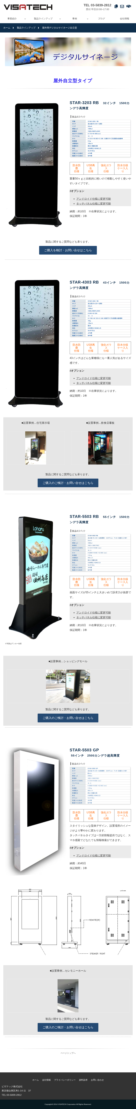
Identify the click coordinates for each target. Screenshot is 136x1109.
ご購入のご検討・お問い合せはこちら (68, 483)
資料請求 (116, 6)
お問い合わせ (122, 6)
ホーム (6, 27)
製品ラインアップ (43, 18)
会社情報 (124, 18)
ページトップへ (68, 1053)
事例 (74, 18)
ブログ (101, 18)
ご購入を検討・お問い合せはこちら (68, 250)
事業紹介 (12, 18)
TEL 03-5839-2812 (97, 5)
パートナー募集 (129, 6)
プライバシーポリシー (65, 1080)
